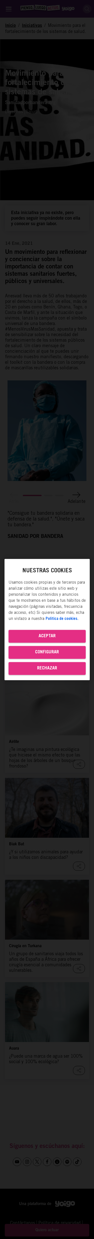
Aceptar (47, 636)
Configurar (47, 652)
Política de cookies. (62, 619)
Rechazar (47, 668)
